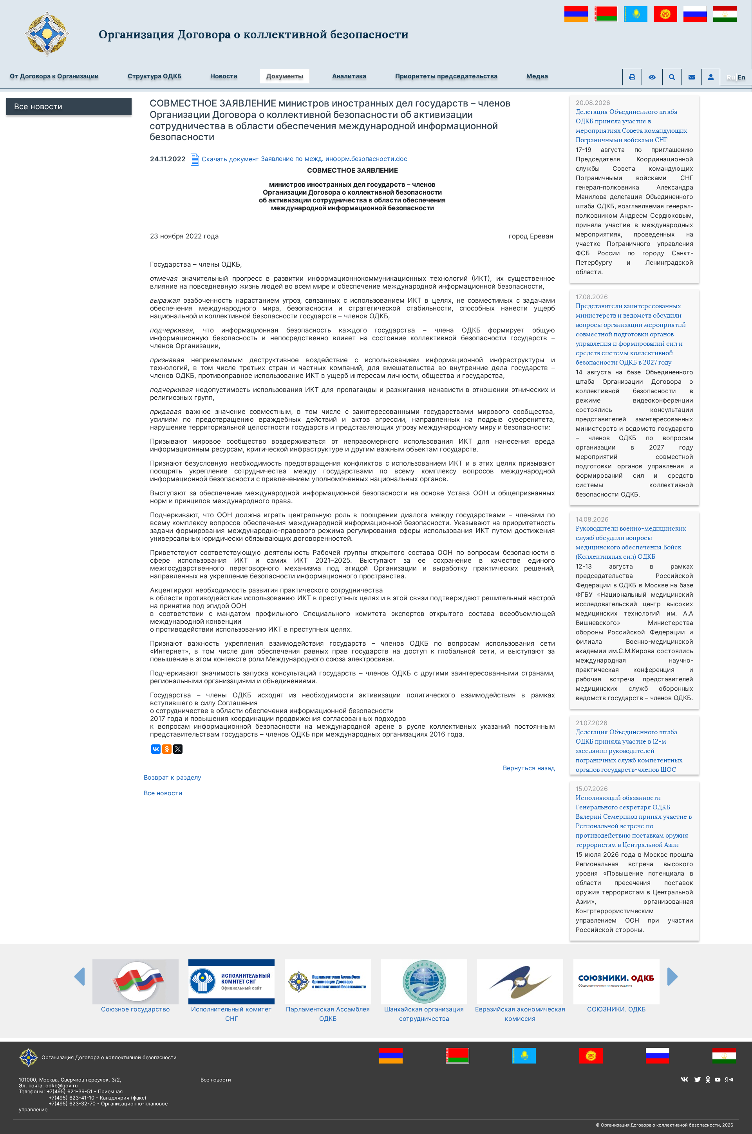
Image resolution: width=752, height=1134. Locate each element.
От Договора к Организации (54, 76)
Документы (284, 76)
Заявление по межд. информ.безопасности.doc (334, 159)
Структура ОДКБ (154, 76)
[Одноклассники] (167, 749)
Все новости (38, 106)
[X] (178, 749)
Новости (223, 76)
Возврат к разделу (172, 777)
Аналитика (349, 76)
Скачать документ (230, 159)
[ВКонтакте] (156, 749)
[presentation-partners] (78, 976)
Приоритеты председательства (446, 76)
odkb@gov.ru (61, 1086)
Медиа (537, 76)
